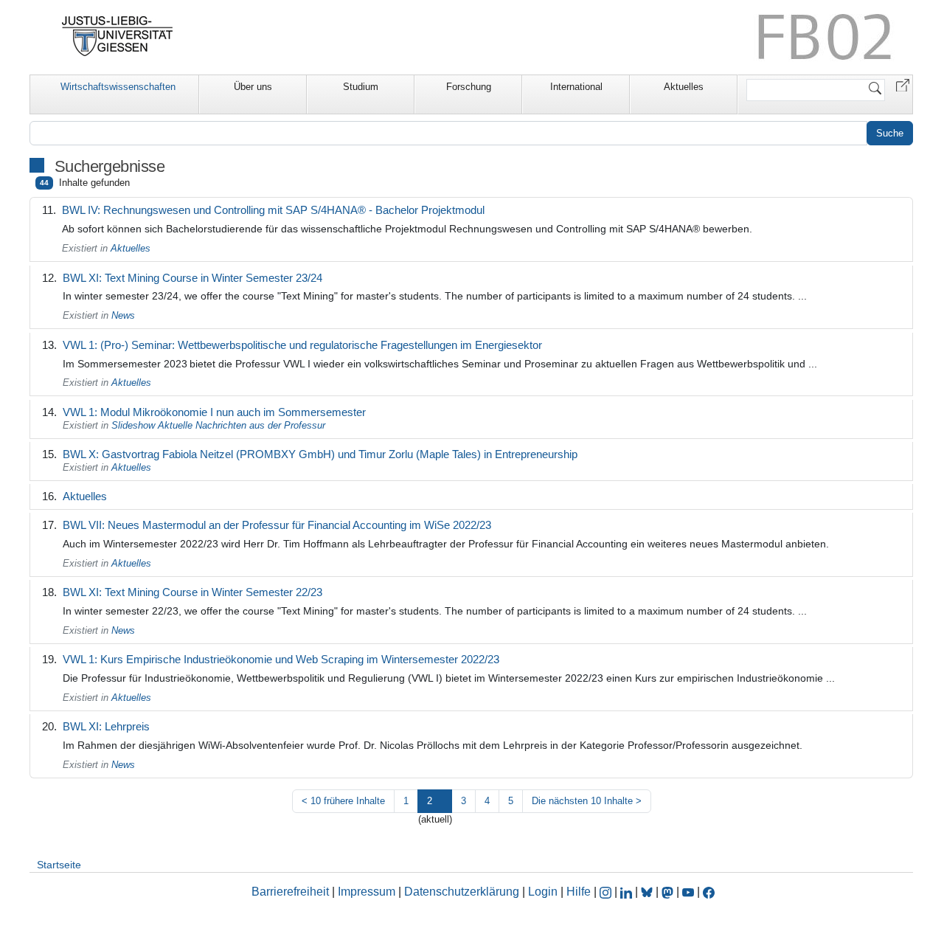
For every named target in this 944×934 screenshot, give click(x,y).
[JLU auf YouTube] (688, 891)
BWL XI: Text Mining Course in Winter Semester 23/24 (192, 277)
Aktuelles (684, 86)
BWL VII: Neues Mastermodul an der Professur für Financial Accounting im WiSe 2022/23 (277, 525)
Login (544, 891)
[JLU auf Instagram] (607, 891)
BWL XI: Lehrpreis (106, 726)
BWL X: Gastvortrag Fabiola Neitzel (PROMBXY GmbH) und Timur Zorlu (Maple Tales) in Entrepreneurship (320, 454)
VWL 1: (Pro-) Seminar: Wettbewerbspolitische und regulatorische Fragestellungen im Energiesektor (302, 345)
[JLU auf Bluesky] (648, 891)
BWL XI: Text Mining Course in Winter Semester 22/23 (192, 592)
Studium (360, 86)
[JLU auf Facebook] (709, 891)
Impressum (366, 891)
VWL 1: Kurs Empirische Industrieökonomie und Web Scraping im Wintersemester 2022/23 (281, 659)
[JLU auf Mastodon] (669, 891)
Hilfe (578, 891)
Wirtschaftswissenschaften (118, 86)
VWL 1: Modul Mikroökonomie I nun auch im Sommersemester (214, 412)
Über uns (253, 86)
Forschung (468, 86)
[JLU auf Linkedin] (627, 891)
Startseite (59, 865)
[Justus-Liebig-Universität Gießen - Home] (117, 36)
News (123, 315)
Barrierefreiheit (290, 891)
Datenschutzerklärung (461, 891)
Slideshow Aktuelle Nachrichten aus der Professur (218, 425)
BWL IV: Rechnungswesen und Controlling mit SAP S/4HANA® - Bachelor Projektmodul (273, 210)
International (576, 86)
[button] (902, 84)
